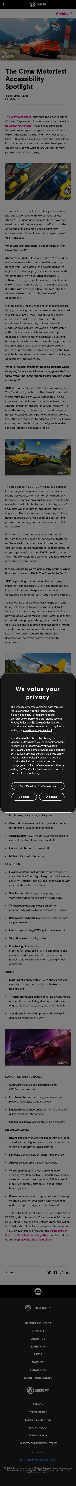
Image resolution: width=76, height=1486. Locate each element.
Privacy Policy (19, 722)
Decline (24, 796)
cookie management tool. (37, 730)
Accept (51, 796)
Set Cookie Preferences (38, 785)
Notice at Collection (43, 722)
